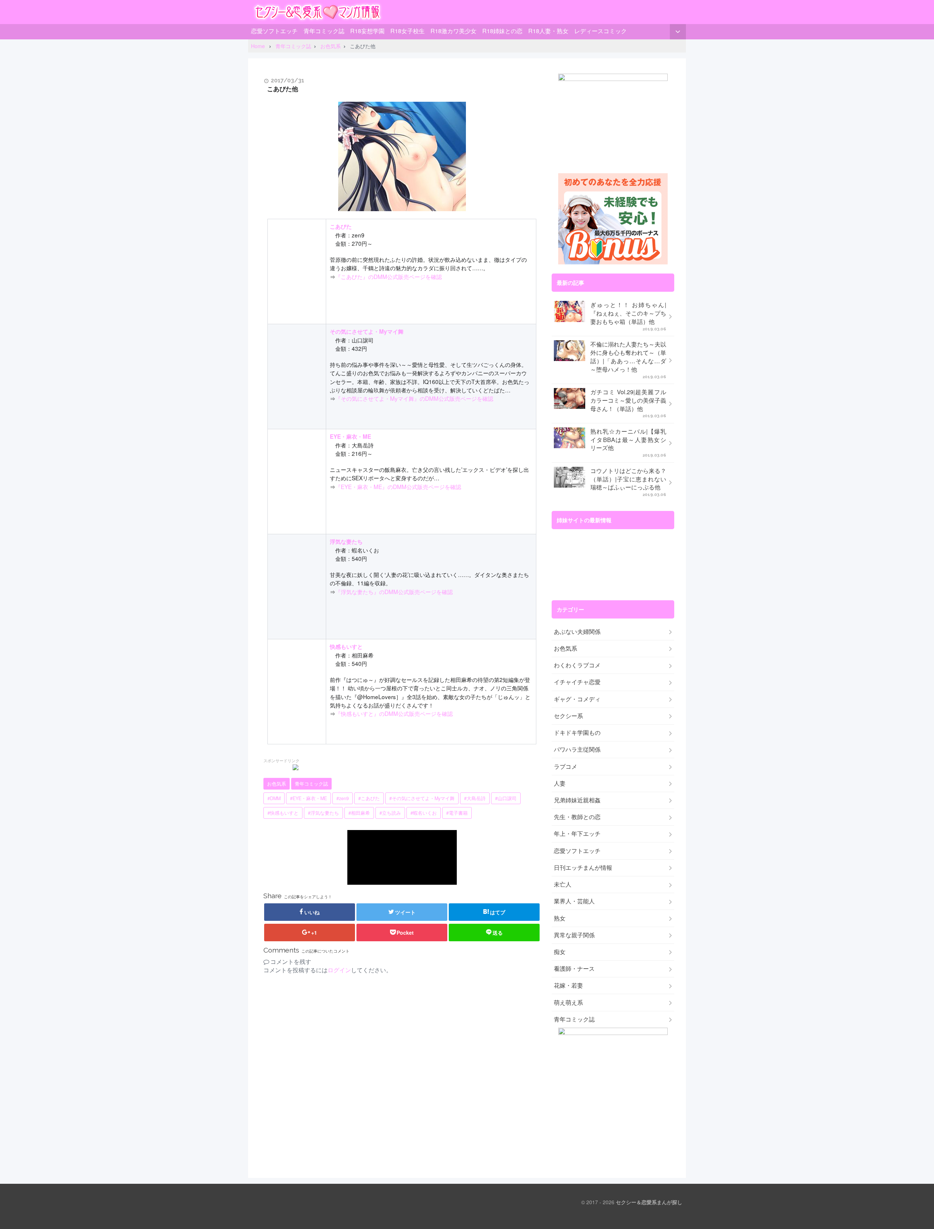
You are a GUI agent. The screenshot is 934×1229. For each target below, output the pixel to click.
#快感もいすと (282, 813)
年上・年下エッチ (577, 834)
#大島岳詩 (475, 798)
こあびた (341, 226)
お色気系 (276, 783)
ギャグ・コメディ (577, 699)
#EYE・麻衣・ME (308, 798)
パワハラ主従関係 (577, 749)
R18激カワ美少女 (453, 31)
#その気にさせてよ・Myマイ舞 (422, 798)
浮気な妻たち (346, 542)
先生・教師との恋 (577, 817)
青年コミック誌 (324, 31)
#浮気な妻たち (323, 813)
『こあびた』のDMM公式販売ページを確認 (388, 276)
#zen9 (342, 798)
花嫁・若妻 (568, 985)
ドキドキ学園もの (577, 733)
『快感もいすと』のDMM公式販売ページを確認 (394, 713)
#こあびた (369, 798)
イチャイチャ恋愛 (577, 682)
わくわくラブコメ (577, 665)
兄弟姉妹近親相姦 (577, 800)
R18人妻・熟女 (548, 31)
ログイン (339, 970)
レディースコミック (600, 31)
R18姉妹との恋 (502, 31)
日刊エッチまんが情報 (583, 868)
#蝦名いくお (423, 813)
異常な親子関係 (574, 935)
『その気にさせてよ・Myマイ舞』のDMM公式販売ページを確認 (414, 398)
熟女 (560, 918)
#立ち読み (390, 813)
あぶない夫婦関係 (577, 632)
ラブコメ (565, 767)
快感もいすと (346, 647)
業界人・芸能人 (574, 901)
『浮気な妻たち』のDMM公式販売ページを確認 (394, 592)
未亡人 (562, 884)
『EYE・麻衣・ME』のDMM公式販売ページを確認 (398, 486)
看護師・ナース (574, 969)
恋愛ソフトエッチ (274, 31)
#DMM (274, 798)
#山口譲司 (506, 798)
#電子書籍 (457, 813)
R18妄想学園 (367, 31)
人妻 (560, 783)
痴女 (560, 952)
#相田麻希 (359, 813)
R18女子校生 (407, 31)
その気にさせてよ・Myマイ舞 (367, 331)
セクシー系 (568, 716)
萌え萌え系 (568, 1003)
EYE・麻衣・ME (350, 437)
